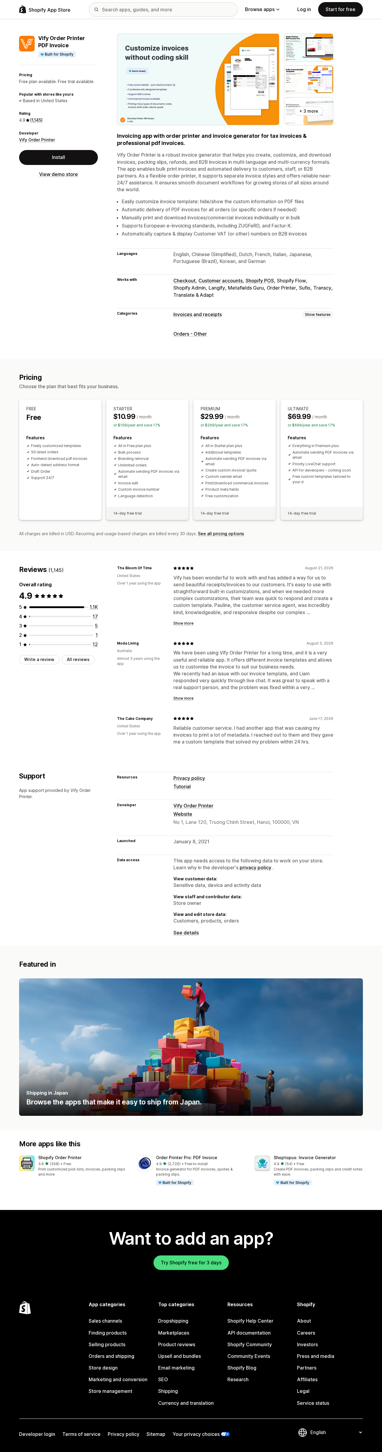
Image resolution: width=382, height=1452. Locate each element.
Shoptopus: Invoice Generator (305, 1157)
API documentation (249, 1333)
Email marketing (176, 1368)
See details (186, 933)
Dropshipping (173, 1321)
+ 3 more (308, 111)
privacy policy (255, 867)
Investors (307, 1344)
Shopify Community (249, 1344)
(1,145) (36, 120)
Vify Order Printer (37, 139)
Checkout (184, 281)
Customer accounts (220, 281)
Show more (183, 623)
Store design (103, 1368)
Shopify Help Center (250, 1321)
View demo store (58, 174)
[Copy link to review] (155, 568)
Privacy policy (189, 778)
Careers (306, 1333)
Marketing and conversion (118, 1379)
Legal (303, 1391)
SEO (163, 1379)
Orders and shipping (111, 1356)
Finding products (108, 1333)
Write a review (39, 659)
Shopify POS (260, 281)
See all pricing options (221, 533)
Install (58, 157)
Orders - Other (190, 334)
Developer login (37, 1434)
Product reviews (176, 1344)
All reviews (78, 659)
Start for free (340, 9)
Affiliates (307, 1379)
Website (182, 814)
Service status (313, 1403)
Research (238, 1379)
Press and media (315, 1356)
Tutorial (182, 787)
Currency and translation (186, 1403)
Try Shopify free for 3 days (191, 1263)
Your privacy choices (196, 1434)
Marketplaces (173, 1333)
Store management (110, 1391)
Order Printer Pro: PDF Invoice (186, 1157)
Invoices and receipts (197, 314)
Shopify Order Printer (59, 1157)
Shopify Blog (241, 1368)
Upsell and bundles (179, 1356)
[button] (73, 1166)
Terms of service (81, 1434)
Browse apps (260, 9)
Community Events (248, 1356)
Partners (306, 1368)
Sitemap (156, 1434)
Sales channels (105, 1321)
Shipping (168, 1391)
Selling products (107, 1344)
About (304, 1321)
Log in (304, 9)
